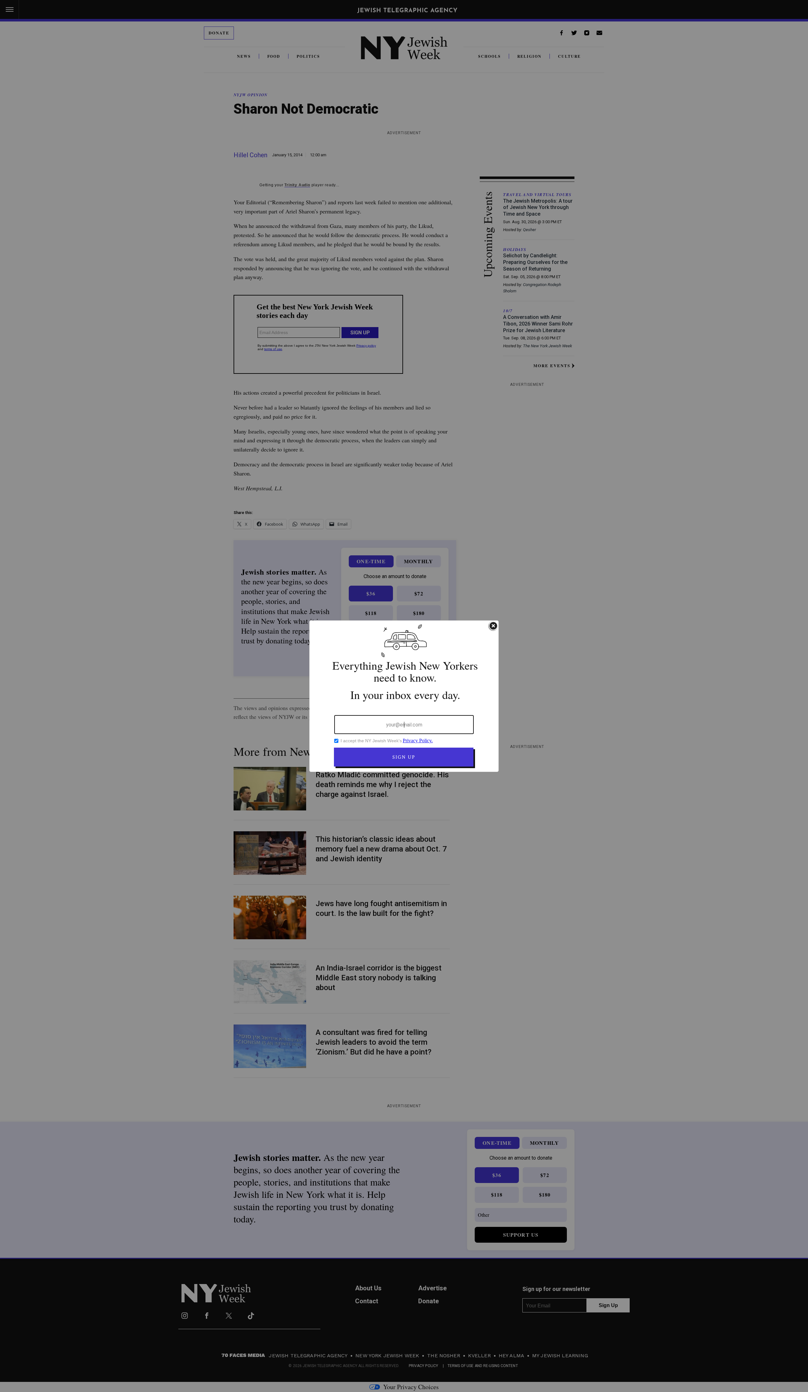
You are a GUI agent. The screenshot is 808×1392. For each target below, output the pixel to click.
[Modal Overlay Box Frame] (404, 696)
